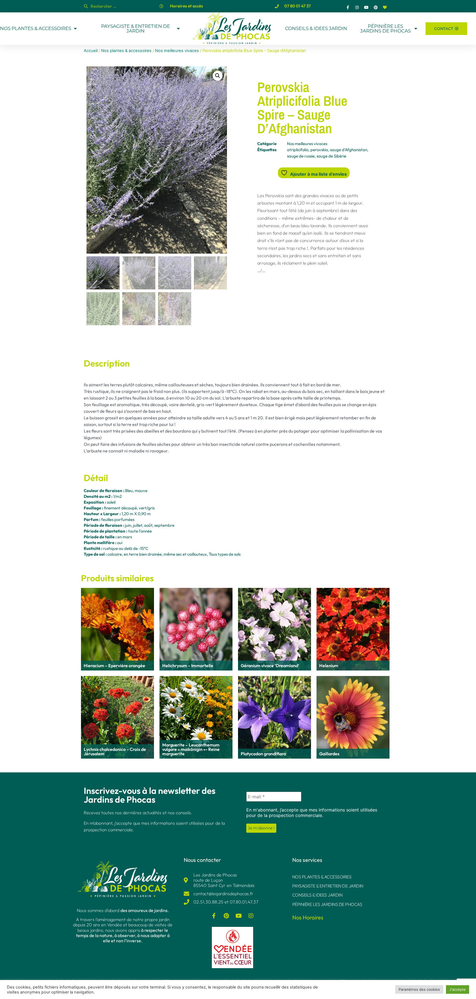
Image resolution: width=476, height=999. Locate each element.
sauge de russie (301, 156)
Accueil (91, 50)
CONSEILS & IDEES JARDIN (316, 28)
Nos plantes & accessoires (126, 50)
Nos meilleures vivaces (177, 50)
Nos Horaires (307, 917)
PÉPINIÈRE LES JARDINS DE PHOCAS (385, 28)
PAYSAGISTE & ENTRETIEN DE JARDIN (135, 28)
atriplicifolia (298, 149)
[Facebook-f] (348, 7)
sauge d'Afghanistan (348, 149)
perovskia (319, 149)
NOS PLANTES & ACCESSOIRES (35, 28)
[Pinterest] (375, 7)
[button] (218, 76)
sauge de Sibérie (331, 156)
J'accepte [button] (457, 989)
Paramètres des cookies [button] (419, 989)
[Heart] (385, 7)
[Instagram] (357, 7)
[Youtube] (366, 7)
